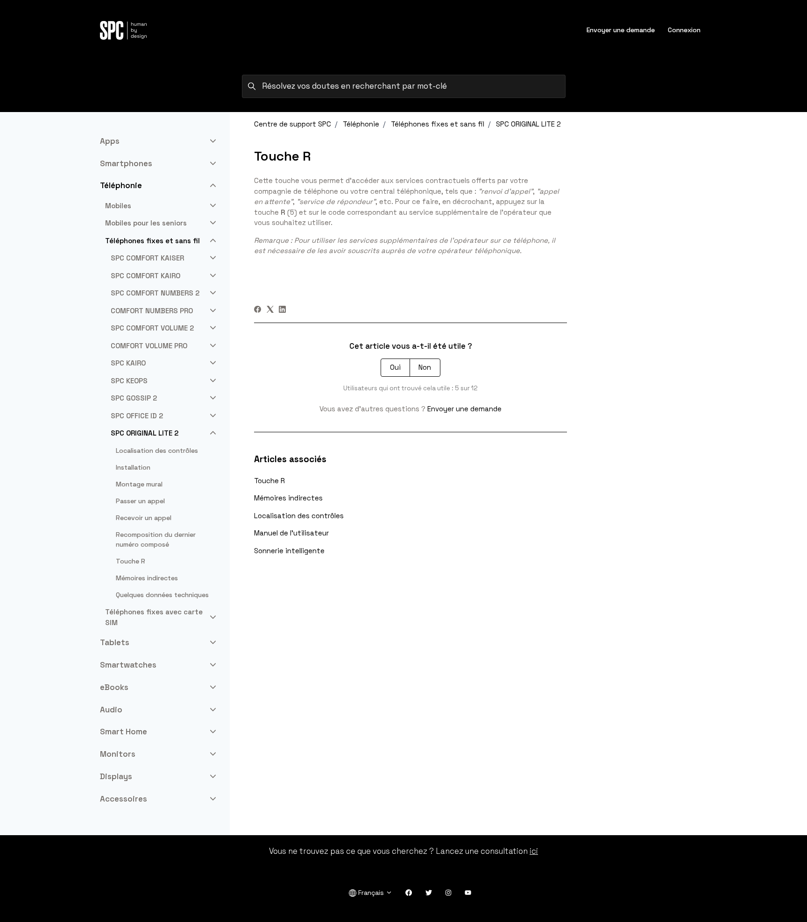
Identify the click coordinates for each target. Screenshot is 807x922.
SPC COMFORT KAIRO (145, 275)
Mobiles (118, 205)
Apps (110, 141)
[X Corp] (270, 310)
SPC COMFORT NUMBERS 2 (155, 293)
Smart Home (123, 731)
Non (424, 367)
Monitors (117, 754)
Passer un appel (140, 501)
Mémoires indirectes (288, 497)
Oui (395, 367)
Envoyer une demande (621, 30)
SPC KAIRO (128, 363)
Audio (111, 709)
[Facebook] (257, 310)
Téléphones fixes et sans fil (437, 124)
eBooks (114, 687)
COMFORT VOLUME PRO (149, 345)
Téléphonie (361, 124)
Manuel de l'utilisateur (291, 532)
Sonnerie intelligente (289, 550)
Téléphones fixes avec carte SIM (154, 617)
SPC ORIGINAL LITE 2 (528, 124)
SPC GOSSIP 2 (134, 398)
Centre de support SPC (292, 124)
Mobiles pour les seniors (146, 222)
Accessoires (123, 799)
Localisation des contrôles (299, 515)
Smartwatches (128, 665)
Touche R (269, 480)
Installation (133, 467)
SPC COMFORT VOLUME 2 (152, 328)
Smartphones (126, 163)
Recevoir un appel (143, 518)
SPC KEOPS (129, 380)
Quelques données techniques (162, 595)
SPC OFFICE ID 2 (137, 415)
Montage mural (139, 484)
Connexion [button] (684, 30)
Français (371, 892)
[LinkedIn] (282, 310)
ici (534, 851)
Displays (116, 776)
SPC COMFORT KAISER (147, 257)
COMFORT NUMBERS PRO (152, 310)
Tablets (114, 642)
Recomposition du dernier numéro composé (156, 539)
